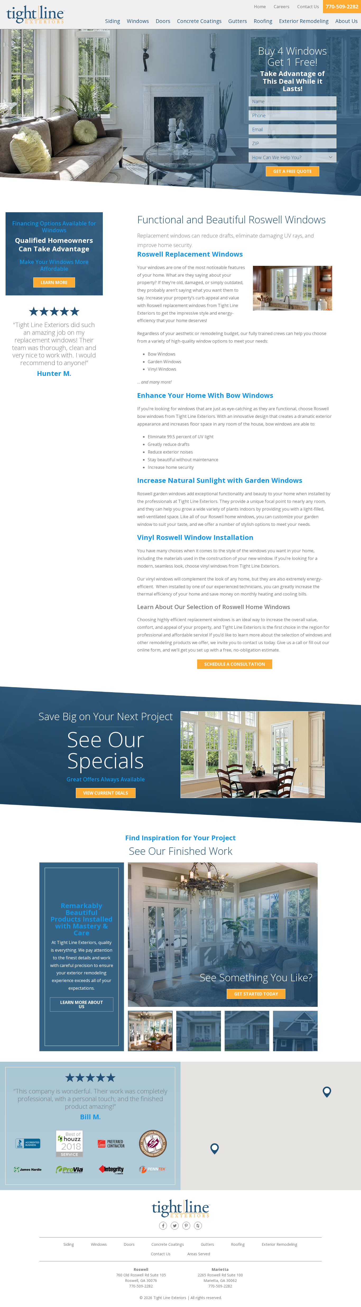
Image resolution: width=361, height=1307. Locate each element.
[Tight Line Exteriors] (35, 14)
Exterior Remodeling (303, 21)
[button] (327, 1092)
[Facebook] (163, 1226)
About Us (346, 21)
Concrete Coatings (199, 21)
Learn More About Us (81, 1004)
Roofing (263, 21)
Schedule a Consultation (234, 664)
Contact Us (308, 7)
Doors (163, 21)
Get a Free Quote (292, 171)
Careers (281, 7)
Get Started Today (256, 994)
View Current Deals (105, 793)
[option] (150, 1031)
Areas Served (198, 1253)
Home (260, 7)
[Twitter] (175, 1226)
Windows (138, 21)
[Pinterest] (186, 1226)
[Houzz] (198, 1226)
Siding (112, 21)
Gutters (237, 21)
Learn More (54, 282)
